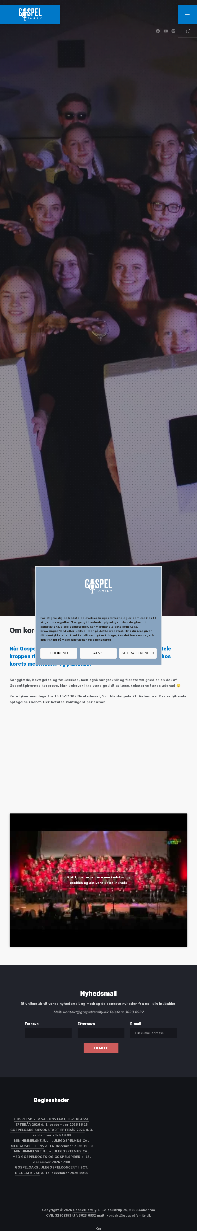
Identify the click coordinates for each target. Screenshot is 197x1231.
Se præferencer (138, 653)
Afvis (98, 653)
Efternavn (86, 1023)
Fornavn (32, 1023)
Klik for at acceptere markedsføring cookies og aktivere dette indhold (98, 880)
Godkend (59, 653)
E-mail (135, 1023)
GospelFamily (84, 1210)
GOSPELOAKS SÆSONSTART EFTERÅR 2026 (47, 1130)
